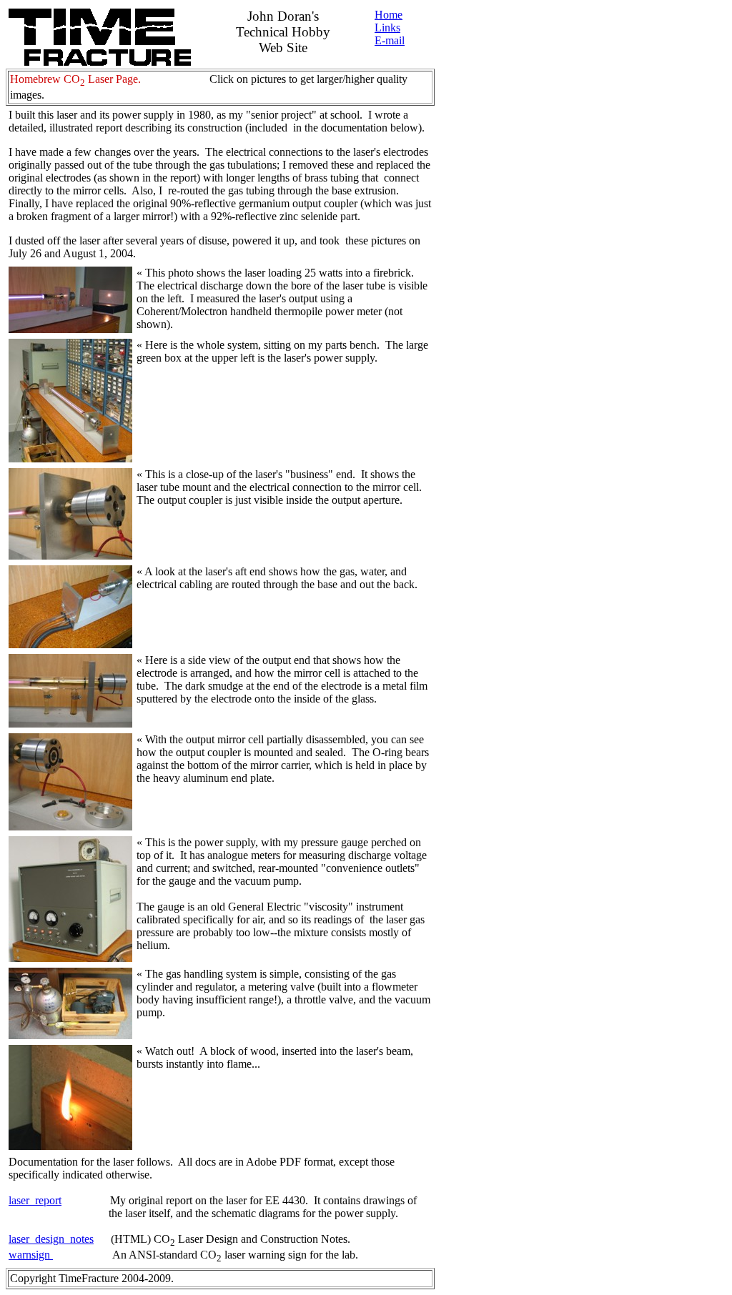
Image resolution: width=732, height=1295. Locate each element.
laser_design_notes (51, 1239)
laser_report (35, 1200)
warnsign (31, 1255)
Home (388, 15)
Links (387, 27)
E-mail (390, 40)
